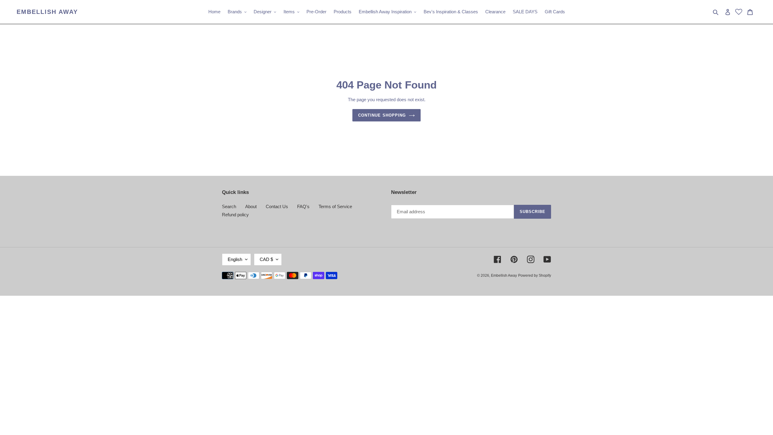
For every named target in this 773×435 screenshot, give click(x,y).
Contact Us (277, 206)
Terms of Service (335, 206)
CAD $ (266, 259)
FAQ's (303, 206)
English (235, 259)
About (251, 206)
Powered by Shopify (534, 275)
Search (229, 206)
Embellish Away (47, 11)
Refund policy (235, 214)
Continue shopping (382, 115)
